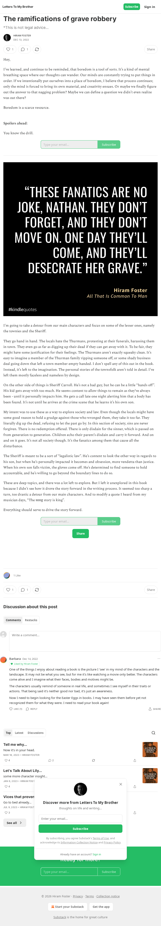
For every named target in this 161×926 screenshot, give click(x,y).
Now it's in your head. (19, 750)
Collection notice (108, 896)
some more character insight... (25, 776)
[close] (120, 784)
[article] (80, 752)
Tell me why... (15, 744)
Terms (89, 896)
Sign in (149, 7)
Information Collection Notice (79, 842)
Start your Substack (69, 907)
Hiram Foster (22, 35)
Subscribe (131, 7)
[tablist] (21, 620)
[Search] (153, 733)
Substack (59, 917)
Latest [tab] (19, 733)
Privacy (78, 896)
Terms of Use (101, 838)
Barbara (15, 659)
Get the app (101, 907)
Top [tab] (8, 733)
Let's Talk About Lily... (22, 771)
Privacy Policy (112, 842)
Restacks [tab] (31, 620)
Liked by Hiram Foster (26, 663)
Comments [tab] (13, 620)
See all (12, 823)
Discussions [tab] (35, 733)
